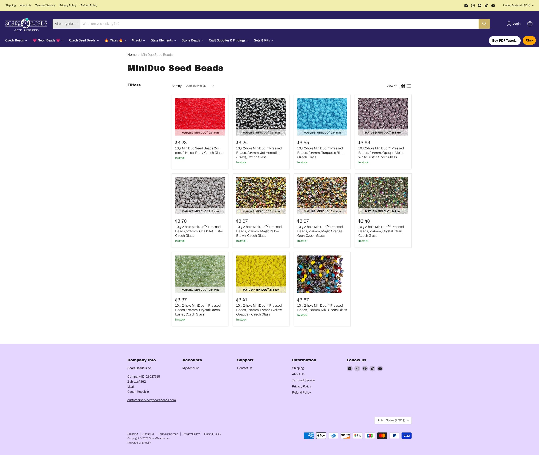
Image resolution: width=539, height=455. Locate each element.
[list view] (409, 86)
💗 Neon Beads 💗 (47, 40)
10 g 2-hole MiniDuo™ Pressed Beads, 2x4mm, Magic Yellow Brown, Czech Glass (259, 231)
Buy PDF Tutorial (504, 41)
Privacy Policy (67, 5)
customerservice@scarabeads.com (151, 400)
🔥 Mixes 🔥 (114, 40)
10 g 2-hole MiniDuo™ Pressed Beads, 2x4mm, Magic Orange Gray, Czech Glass (320, 231)
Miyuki (137, 40)
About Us (25, 5)
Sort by (177, 86)
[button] (514, 23)
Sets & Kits (262, 40)
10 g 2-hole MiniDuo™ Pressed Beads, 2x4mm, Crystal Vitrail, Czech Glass (381, 231)
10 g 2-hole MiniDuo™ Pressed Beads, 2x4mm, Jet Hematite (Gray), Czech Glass (259, 152)
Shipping (10, 5)
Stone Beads (191, 40)
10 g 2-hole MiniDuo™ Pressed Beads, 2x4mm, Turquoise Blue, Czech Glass (320, 152)
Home (132, 54)
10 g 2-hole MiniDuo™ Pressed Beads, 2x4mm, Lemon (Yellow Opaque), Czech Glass (259, 310)
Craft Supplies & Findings (227, 40)
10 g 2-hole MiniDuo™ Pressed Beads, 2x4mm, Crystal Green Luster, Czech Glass (198, 310)
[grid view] (403, 86)
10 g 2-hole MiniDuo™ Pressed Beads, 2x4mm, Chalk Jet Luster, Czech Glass (199, 231)
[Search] (484, 24)
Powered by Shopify (139, 442)
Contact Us (244, 368)
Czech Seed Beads (82, 40)
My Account (190, 368)
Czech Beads (15, 40)
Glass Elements (162, 40)
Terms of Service (45, 5)
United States (516, 5)
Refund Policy (88, 5)
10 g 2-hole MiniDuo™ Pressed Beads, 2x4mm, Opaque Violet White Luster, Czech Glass (381, 152)
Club (529, 40)
